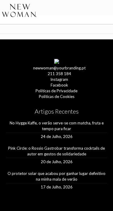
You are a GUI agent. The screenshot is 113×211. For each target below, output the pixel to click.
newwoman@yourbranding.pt (59, 68)
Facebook (59, 85)
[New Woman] (19, 10)
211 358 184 (59, 73)
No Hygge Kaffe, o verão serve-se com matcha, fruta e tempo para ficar (57, 126)
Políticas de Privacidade (56, 90)
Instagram (59, 79)
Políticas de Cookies (56, 96)
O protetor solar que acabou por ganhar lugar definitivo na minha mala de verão (56, 176)
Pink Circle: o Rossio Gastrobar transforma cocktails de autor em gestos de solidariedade (56, 151)
